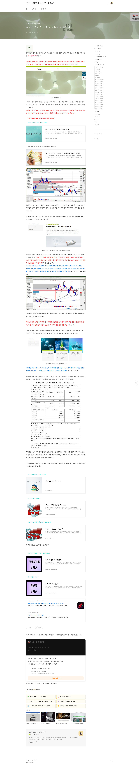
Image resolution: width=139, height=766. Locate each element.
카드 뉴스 (96, 62)
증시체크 (96, 51)
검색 (108, 3)
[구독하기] (136, 384)
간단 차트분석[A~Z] (99, 79)
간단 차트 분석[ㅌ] (99, 104)
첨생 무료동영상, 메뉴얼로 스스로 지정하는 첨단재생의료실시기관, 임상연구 (48, 617)
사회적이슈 (97, 117)
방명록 (34, 9)
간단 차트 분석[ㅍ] (99, 107)
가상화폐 (96, 111)
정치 (95, 122)
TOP (111, 760)
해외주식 (97, 75)
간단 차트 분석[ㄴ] (99, 83)
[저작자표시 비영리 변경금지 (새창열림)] (45, 627)
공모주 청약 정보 (98, 59)
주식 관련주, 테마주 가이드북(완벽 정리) (39, 553)
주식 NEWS (97, 77)
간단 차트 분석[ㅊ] (99, 100)
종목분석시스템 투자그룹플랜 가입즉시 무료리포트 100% (45, 603)
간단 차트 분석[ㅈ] (99, 98)
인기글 (100, 133)
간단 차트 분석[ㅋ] (99, 102)
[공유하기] (32, 627)
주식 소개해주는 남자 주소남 (40, 3)
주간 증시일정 (98, 67)
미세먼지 (96, 119)
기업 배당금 (97, 71)
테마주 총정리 (97, 48)
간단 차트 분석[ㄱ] (99, 81)
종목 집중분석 (98, 73)
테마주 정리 (44, 9)
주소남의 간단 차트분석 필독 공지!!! (37, 123)
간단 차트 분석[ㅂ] (99, 92)
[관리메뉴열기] (136, 381)
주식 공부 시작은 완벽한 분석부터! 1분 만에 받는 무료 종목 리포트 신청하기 (48, 605)
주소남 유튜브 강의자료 (34, 498)
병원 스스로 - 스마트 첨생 (36, 615)
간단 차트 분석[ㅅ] (99, 94)
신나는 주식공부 (98, 64)
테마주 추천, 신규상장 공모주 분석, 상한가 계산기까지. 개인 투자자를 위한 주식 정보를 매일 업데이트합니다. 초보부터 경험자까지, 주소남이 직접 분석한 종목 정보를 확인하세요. (53, 738)
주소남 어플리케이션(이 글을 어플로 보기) (39, 522)
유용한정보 (97, 114)
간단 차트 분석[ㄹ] (99, 88)
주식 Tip (96, 54)
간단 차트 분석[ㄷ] (99, 86)
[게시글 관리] (34, 627)
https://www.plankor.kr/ (34, 601)
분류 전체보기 (97, 46)
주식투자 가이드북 (33, 577)
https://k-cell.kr (32, 612)
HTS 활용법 (97, 69)
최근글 (96, 133)
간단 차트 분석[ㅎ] (99, 109)
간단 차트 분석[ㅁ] (99, 90)
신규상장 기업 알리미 (99, 56)
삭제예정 (96, 125)
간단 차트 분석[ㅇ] (99, 96)
